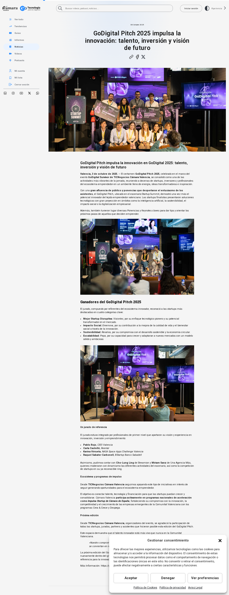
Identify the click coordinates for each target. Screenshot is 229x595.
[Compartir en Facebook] (137, 57)
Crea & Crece (100, 507)
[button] (220, 540)
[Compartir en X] (143, 57)
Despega (115, 507)
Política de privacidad (172, 587)
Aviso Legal (195, 587)
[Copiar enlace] (131, 57)
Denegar (168, 578)
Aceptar (131, 578)
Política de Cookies (145, 587)
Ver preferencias (205, 578)
